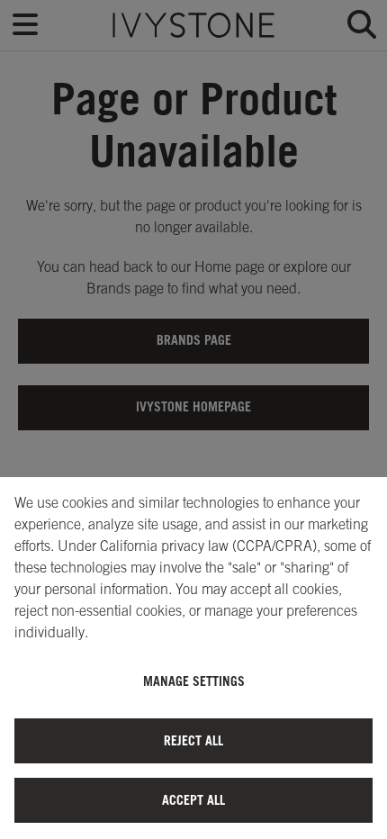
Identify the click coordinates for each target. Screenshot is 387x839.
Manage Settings (194, 681)
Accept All (193, 799)
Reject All (193, 740)
